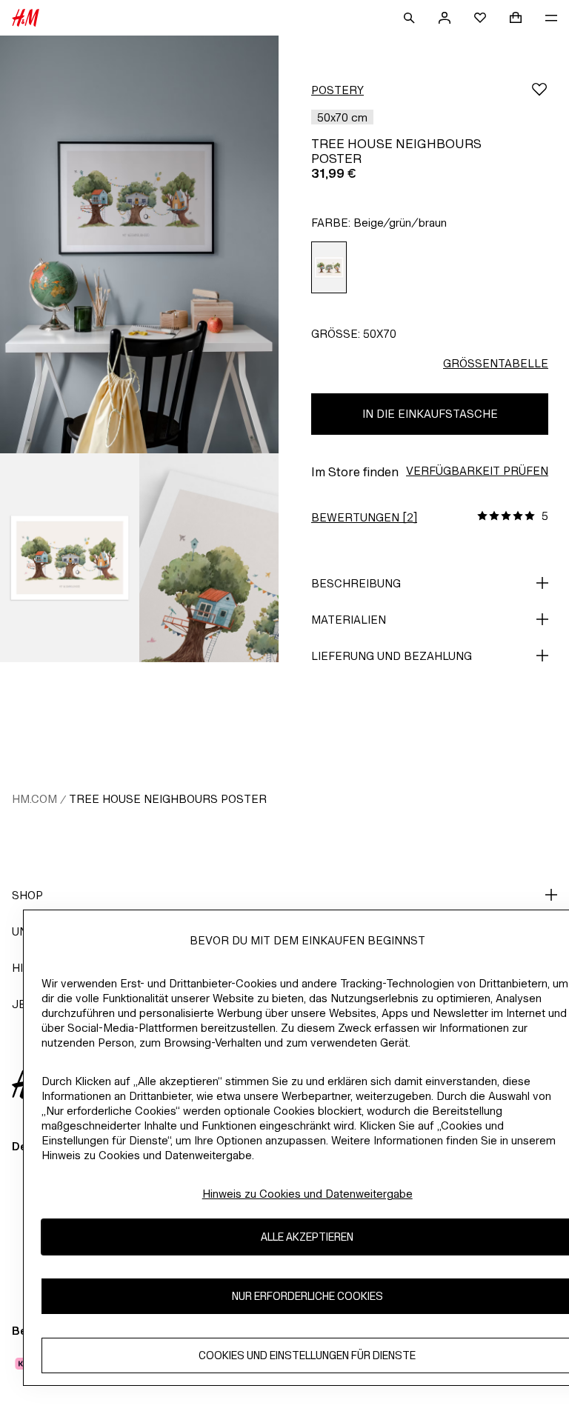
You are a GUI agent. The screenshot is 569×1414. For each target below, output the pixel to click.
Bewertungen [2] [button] (364, 517)
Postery (337, 90)
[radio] (329, 267)
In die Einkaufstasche (430, 413)
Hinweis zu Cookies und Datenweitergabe (307, 1193)
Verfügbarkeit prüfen (477, 470)
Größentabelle (495, 363)
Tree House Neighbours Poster (168, 799)
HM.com (34, 799)
